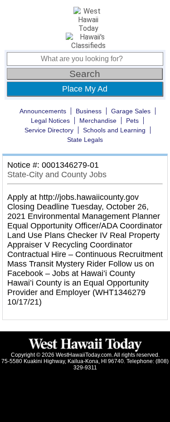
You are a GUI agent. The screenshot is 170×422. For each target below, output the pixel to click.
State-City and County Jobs (57, 174)
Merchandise (98, 120)
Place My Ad (84, 88)
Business (89, 111)
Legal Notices (50, 120)
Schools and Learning (114, 130)
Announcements (42, 111)
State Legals (85, 139)
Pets (132, 120)
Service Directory (48, 130)
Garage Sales (131, 111)
